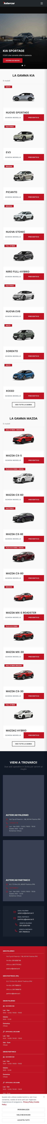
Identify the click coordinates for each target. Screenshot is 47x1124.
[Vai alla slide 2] (24, 65)
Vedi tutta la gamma (23, 405)
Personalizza (24, 1109)
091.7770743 (16, 964)
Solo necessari (23, 1115)
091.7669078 (16, 989)
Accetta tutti (23, 1120)
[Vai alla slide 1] (22, 65)
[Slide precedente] (3, 38)
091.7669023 (13, 888)
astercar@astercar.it (26, 913)
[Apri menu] (41, 3)
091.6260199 (13, 823)
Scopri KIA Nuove (13, 60)
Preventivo (33, 117)
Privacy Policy (28, 1102)
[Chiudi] (44, 1097)
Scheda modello (13, 117)
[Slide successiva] (44, 38)
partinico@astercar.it (26, 919)
